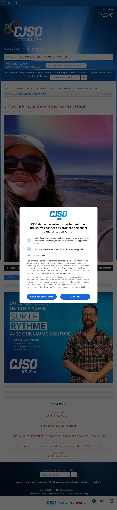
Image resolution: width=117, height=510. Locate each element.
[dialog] (59, 255)
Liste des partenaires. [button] (60, 273)
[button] (58, 256)
